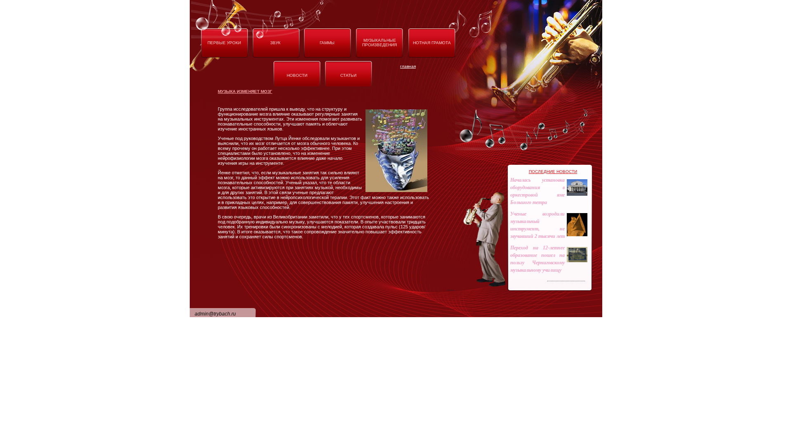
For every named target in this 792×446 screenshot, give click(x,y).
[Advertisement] (401, 304)
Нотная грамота (432, 42)
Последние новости (553, 171)
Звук (275, 42)
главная (408, 66)
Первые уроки (224, 42)
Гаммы (327, 42)
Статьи (348, 75)
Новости (297, 75)
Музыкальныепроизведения (379, 42)
